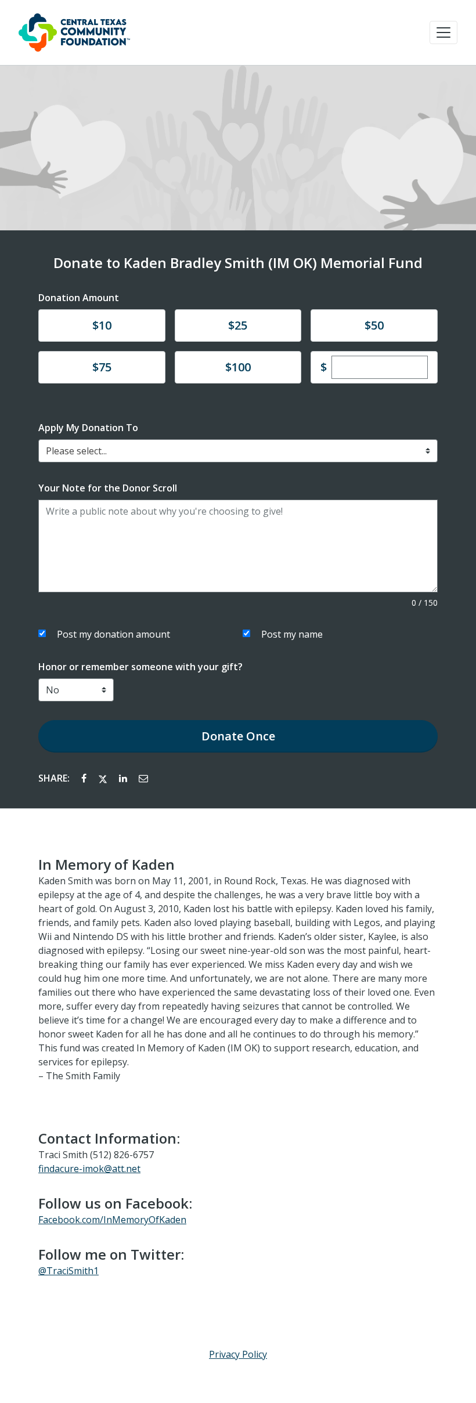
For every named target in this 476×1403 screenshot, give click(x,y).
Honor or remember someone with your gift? (140, 666)
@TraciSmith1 (68, 1270)
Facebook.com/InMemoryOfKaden (112, 1219)
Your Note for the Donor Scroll (107, 488)
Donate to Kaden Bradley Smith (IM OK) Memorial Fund (238, 263)
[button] (443, 32)
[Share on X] (104, 778)
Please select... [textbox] (76, 450)
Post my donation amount (113, 634)
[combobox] (238, 450)
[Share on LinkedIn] (124, 778)
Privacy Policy (238, 1354)
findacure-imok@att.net (89, 1168)
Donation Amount (78, 297)
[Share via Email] (143, 778)
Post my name (292, 634)
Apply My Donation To (88, 427)
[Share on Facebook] (85, 778)
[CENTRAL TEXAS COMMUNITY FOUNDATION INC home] (74, 32)
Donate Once (238, 736)
